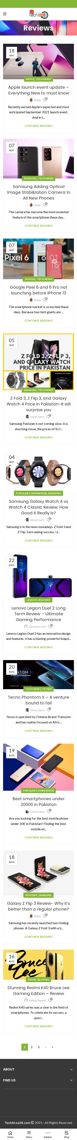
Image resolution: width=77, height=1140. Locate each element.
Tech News (43, 79)
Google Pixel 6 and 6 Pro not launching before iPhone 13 (38, 290)
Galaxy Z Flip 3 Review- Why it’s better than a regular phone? (38, 906)
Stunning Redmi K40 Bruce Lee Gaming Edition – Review (38, 990)
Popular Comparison (31, 493)
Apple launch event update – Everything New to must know (38, 90)
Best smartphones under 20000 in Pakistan (39, 801)
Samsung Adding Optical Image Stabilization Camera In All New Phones (38, 192)
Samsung (30, 178)
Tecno (47, 689)
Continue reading (38, 126)
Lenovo (32, 599)
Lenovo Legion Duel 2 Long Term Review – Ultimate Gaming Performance (38, 614)
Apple (30, 79)
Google (30, 279)
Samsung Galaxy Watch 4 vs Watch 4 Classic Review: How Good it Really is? (38, 507)
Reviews (44, 599)
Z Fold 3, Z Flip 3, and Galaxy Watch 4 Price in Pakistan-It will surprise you (39, 404)
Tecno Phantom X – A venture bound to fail (38, 700)
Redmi (32, 979)
